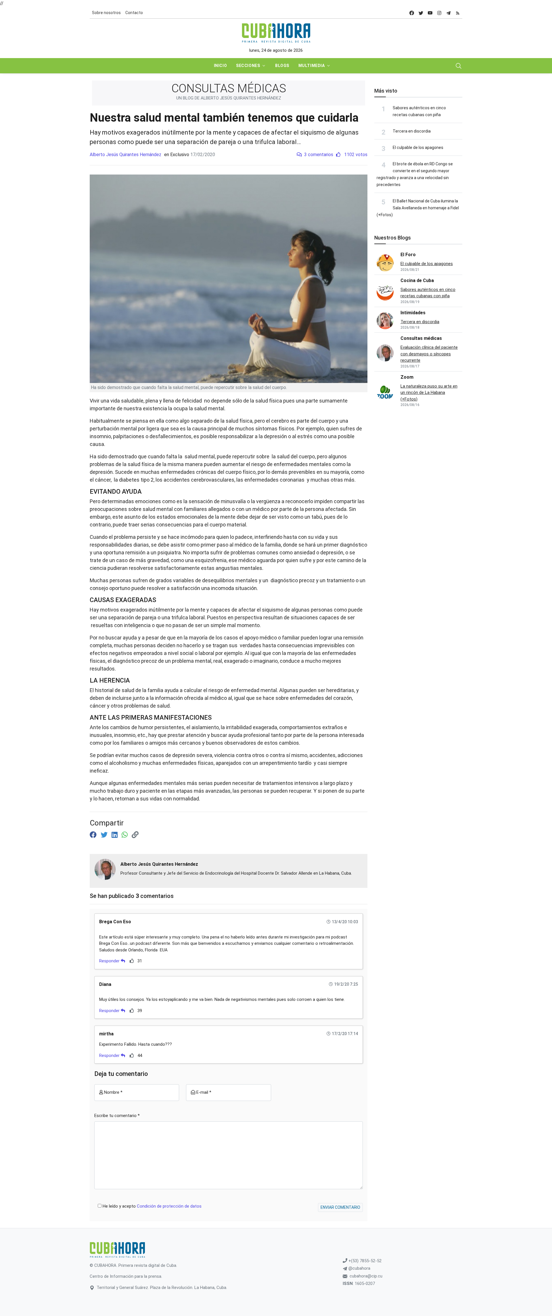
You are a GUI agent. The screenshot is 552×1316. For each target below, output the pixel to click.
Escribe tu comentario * (117, 1115)
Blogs (282, 65)
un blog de (228, 98)
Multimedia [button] (311, 65)
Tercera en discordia (412, 131)
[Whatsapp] (125, 835)
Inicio (220, 65)
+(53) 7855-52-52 (364, 1260)
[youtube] (430, 12)
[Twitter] (105, 835)
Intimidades (412, 312)
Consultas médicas (421, 338)
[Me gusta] (132, 961)
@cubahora (358, 1268)
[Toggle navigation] (458, 66)
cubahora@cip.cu (366, 1276)
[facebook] (411, 12)
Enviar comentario (340, 1207)
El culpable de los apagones (418, 147)
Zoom (406, 377)
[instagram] (439, 12)
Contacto (134, 12)
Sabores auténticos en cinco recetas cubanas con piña (427, 293)
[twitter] (420, 12)
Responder (110, 960)
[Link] (135, 835)
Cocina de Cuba (417, 280)
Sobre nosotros (106, 12)
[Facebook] (94, 835)
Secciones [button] (248, 65)
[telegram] (448, 12)
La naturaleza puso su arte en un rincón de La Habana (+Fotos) (428, 393)
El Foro (408, 254)
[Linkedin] (115, 835)
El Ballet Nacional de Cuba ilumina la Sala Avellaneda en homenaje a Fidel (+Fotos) (418, 208)
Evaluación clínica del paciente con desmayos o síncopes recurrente (429, 354)
